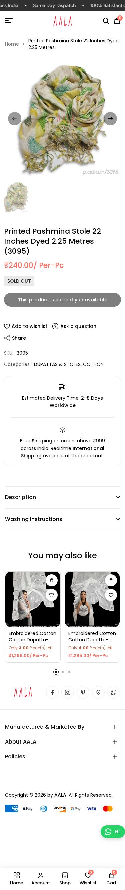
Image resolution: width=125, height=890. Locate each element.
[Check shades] (52, 580)
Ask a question (78, 326)
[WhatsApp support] (113, 692)
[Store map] (98, 692)
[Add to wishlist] (52, 595)
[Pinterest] (83, 692)
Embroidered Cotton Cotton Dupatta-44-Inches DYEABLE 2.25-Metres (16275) (32, 636)
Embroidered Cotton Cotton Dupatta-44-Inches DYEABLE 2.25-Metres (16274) (92, 636)
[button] (106, 21)
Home (12, 44)
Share (19, 338)
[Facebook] (52, 692)
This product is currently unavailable (62, 299)
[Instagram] (67, 692)
